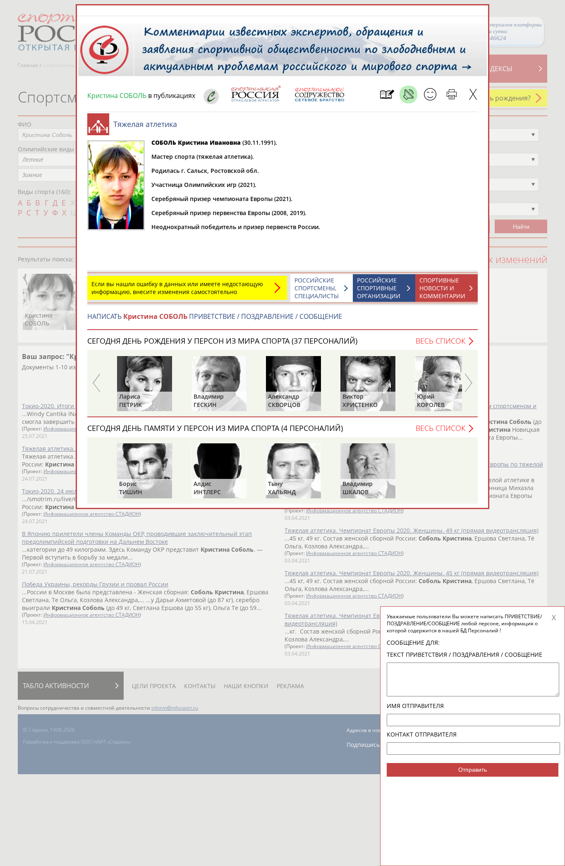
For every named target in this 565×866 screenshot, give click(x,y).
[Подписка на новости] (387, 94)
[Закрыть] (473, 94)
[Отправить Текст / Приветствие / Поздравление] (430, 94)
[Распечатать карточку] (451, 94)
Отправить (472, 769)
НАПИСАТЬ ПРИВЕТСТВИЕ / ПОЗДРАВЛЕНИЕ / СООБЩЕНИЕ (214, 316)
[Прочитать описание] (408, 94)
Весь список (440, 341)
